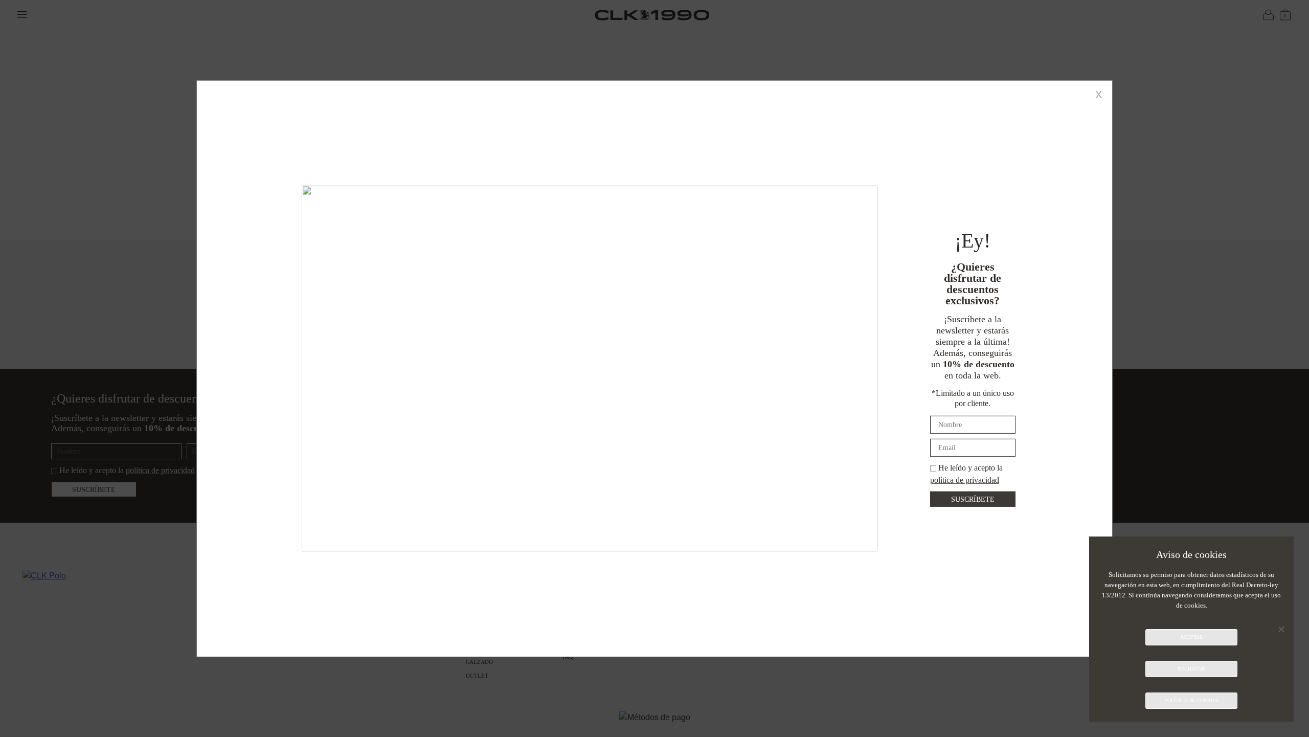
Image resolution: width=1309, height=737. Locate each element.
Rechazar (1191, 669)
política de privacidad (964, 479)
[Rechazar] (1281, 629)
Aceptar (1191, 637)
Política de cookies (1191, 700)
